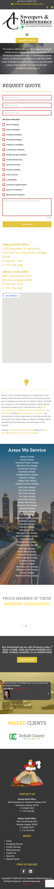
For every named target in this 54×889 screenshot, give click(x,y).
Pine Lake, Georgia (27, 548)
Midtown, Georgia (27, 527)
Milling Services (13, 850)
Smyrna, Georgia (27, 564)
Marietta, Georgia (27, 524)
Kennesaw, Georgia (27, 511)
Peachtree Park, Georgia (27, 545)
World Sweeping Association (30, 413)
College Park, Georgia (27, 481)
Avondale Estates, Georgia (27, 463)
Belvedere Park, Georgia (27, 466)
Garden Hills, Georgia (27, 502)
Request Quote (27, 224)
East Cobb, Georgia (27, 487)
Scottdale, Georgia (27, 561)
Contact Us (11, 853)
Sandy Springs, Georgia (27, 558)
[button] (27, 34)
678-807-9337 (14, 261)
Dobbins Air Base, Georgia (27, 484)
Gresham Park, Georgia (27, 505)
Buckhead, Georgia (27, 472)
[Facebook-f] (47, 7)
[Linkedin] (52, 7)
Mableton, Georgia (27, 521)
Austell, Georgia (27, 460)
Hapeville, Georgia (27, 508)
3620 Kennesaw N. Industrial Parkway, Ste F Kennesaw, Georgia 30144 (25, 253)
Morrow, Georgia (27, 530)
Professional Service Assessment (24, 433)
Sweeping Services (14, 844)
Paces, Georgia (27, 539)
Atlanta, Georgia (27, 457)
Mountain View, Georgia (27, 533)
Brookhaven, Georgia (27, 469)
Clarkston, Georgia (27, 478)
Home (9, 841)
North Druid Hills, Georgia (27, 536)
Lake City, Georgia (27, 514)
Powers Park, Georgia (27, 554)
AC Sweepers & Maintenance (21, 430)
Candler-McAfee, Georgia (27, 475)
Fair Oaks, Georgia (27, 496)
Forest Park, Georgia (27, 499)
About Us (10, 856)
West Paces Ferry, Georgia (27, 576)
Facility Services (13, 847)
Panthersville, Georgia (27, 542)
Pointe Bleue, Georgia (27, 551)
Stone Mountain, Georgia (27, 567)
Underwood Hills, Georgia (27, 570)
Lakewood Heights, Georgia (27, 518)
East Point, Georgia (27, 490)
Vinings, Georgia (27, 573)
